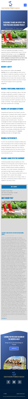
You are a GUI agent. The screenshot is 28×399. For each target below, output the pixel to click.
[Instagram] (20, 382)
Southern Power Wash (11, 393)
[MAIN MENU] (25, 5)
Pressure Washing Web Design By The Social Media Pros (14, 396)
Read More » (4, 318)
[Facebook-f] (8, 382)
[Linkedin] (14, 382)
